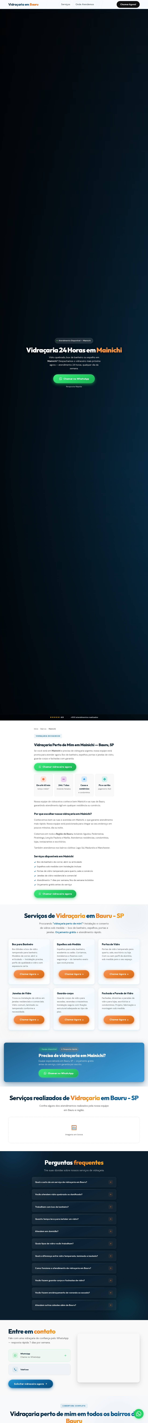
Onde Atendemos (85, 4)
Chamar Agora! (128, 4)
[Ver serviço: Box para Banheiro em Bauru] (29, 961)
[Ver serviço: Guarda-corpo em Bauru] (74, 1009)
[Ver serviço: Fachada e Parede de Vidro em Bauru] (119, 1009)
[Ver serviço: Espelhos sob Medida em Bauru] (74, 961)
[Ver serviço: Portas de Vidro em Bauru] (119, 961)
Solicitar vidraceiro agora (29, 1383)
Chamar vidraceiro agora (57, 766)
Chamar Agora (29, 974)
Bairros (43, 729)
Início (36, 729)
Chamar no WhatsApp (76, 378)
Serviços (65, 4)
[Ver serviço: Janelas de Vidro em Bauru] (29, 1009)
